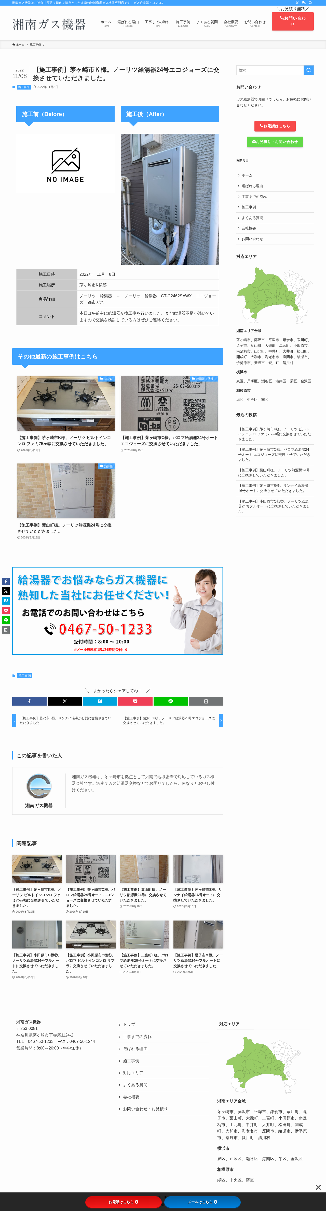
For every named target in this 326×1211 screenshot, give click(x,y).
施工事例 (23, 87)
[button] (29, 701)
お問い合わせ (295, 21)
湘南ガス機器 (39, 805)
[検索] (310, 3)
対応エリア (133, 1073)
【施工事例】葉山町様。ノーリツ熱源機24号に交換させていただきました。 (274, 472)
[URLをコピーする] (206, 701)
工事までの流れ (254, 197)
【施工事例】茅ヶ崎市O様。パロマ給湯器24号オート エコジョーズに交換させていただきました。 (274, 454)
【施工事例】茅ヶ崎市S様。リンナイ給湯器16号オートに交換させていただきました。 (273, 488)
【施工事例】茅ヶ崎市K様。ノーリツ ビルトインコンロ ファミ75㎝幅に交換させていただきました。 (274, 434)
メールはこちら (200, 1202)
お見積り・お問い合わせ (277, 142)
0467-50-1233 (40, 1041)
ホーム (247, 175)
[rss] (304, 3)
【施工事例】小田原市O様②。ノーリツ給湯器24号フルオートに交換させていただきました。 (274, 506)
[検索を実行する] (309, 70)
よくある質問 (252, 218)
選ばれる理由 (252, 186)
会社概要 (249, 228)
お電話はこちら (277, 126)
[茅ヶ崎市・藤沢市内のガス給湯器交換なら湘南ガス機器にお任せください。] (49, 23)
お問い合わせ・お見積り (145, 1109)
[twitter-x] (297, 3)
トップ (129, 1024)
